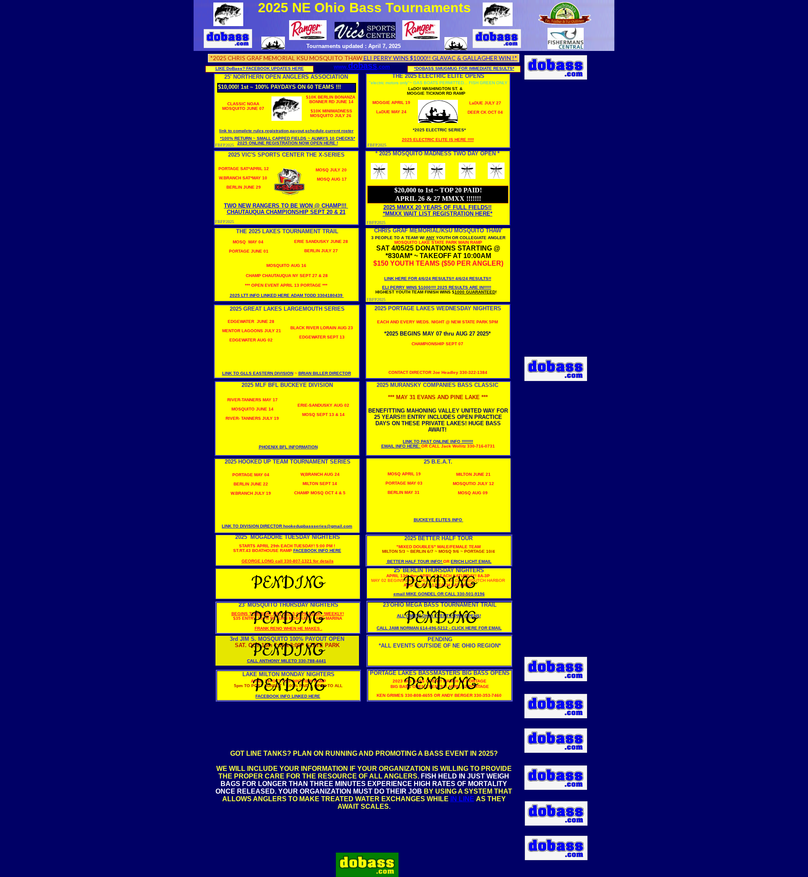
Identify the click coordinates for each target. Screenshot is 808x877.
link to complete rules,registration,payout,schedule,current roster (286, 130)
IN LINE (462, 798)
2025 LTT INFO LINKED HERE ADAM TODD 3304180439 (287, 295)
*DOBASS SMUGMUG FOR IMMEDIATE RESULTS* (464, 68)
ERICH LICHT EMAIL (471, 561)
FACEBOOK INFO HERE (317, 550)
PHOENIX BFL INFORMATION (288, 447)
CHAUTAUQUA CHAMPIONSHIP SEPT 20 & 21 (286, 212)
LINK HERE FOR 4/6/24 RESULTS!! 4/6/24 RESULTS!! (437, 278)
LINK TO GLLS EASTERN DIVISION (257, 373)
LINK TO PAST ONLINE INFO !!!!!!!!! (438, 441)
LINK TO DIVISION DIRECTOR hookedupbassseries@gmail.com (287, 526)
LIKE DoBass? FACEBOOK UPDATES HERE (259, 68)
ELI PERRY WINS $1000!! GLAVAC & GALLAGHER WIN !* (439, 57)
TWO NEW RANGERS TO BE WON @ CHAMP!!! (286, 206)
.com (383, 67)
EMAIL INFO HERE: (400, 446)
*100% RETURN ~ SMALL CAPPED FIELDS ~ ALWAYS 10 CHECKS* (287, 138)
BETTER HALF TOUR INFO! (414, 561)
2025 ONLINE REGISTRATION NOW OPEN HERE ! (287, 143)
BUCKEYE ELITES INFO (438, 519)
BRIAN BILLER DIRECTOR (324, 373)
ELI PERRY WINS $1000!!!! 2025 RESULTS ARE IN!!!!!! (436, 287)
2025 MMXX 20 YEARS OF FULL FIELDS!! (437, 207)
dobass (362, 65)
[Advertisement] (556, 212)
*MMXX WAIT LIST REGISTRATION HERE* (437, 214)
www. (341, 67)
